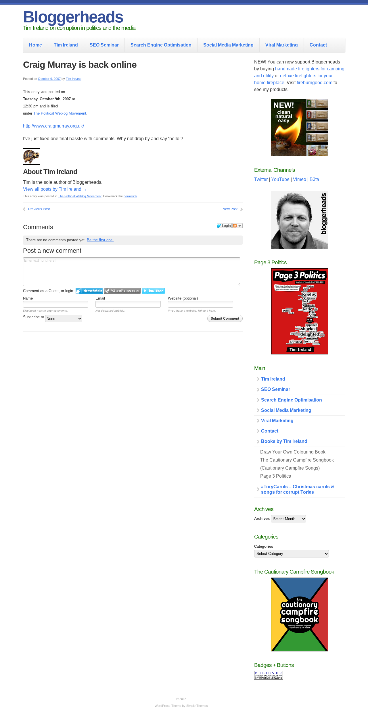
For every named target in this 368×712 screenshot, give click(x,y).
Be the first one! (100, 240)
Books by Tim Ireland (284, 441)
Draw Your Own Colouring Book (292, 451)
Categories (263, 546)
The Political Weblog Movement (59, 113)
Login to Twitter (153, 291)
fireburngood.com (314, 82)
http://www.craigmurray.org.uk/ (53, 126)
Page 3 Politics (275, 476)
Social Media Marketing (228, 45)
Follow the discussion (237, 225)
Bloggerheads (73, 17)
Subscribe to (34, 317)
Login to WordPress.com (122, 291)
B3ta (314, 179)
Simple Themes (197, 705)
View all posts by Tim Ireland (55, 189)
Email (100, 298)
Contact (318, 45)
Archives (262, 518)
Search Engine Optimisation (161, 45)
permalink (130, 196)
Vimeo (299, 179)
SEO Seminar (104, 45)
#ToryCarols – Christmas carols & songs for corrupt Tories (297, 489)
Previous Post (39, 209)
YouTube (280, 179)
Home (35, 45)
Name (28, 298)
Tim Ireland (66, 45)
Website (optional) (183, 298)
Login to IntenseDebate (89, 291)
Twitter (261, 179)
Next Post (230, 209)
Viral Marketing (281, 45)
